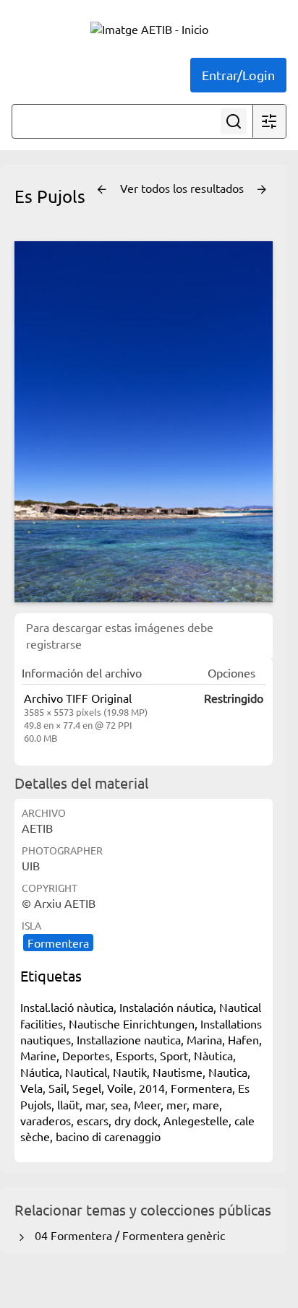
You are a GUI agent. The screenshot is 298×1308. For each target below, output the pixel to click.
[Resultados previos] (102, 189)
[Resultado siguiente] (262, 189)
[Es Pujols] (143, 421)
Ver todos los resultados (183, 188)
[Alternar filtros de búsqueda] (269, 121)
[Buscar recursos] (234, 121)
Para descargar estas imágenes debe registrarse (119, 635)
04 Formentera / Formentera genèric (127, 1235)
